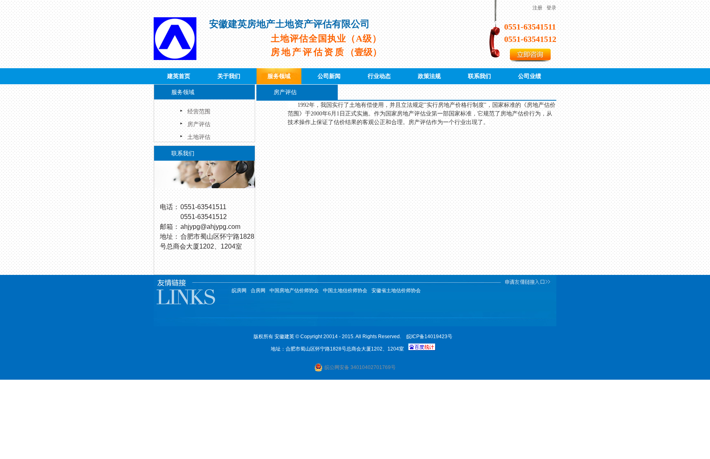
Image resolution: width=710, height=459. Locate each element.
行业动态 (379, 76)
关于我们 (228, 76)
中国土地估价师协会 (345, 290)
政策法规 (429, 76)
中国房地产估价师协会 (294, 290)
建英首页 (178, 76)
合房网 (258, 290)
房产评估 (198, 124)
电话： (170, 206)
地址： (170, 236)
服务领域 (278, 76)
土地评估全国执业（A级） (326, 38)
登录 (551, 8)
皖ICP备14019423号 (429, 336)
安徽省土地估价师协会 (396, 290)
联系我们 (479, 76)
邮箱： (170, 226)
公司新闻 (329, 76)
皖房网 (239, 290)
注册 (537, 8)
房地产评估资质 (326, 52)
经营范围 (198, 111)
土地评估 (198, 137)
